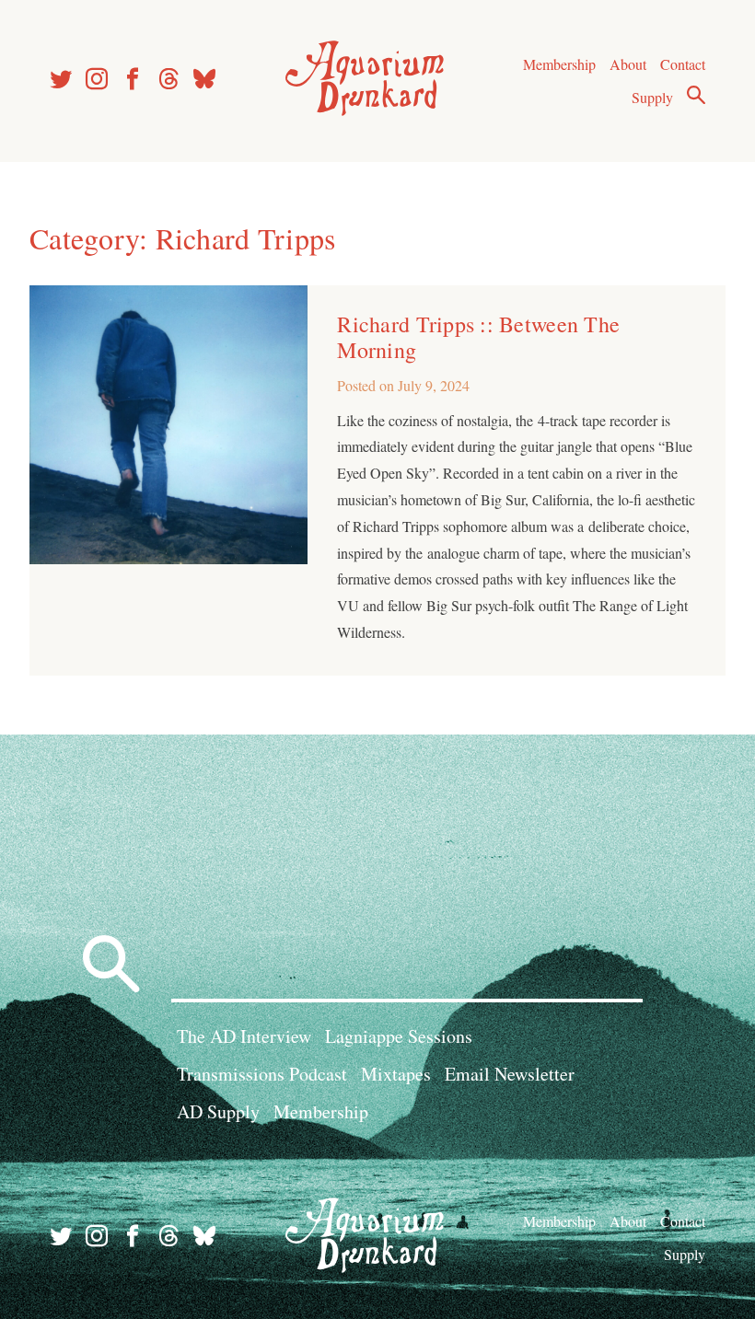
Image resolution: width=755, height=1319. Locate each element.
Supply (652, 97)
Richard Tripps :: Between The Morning (478, 336)
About (628, 64)
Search (696, 95)
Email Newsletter (510, 1073)
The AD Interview (244, 1036)
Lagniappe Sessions (398, 1036)
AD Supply (218, 1111)
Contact (682, 64)
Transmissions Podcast (262, 1073)
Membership (559, 64)
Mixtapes (396, 1073)
